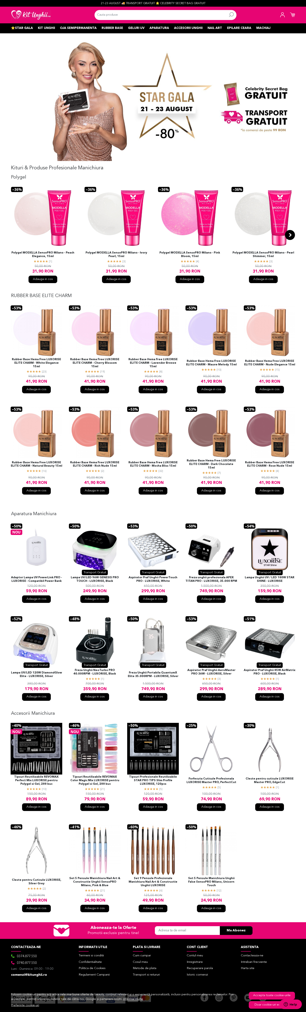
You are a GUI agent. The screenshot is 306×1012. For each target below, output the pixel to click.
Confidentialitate (90, 962)
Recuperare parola (200, 968)
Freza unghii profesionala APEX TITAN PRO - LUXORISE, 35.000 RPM (211, 579)
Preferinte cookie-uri (25, 1005)
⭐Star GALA (22, 28)
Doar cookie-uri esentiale (272, 1004)
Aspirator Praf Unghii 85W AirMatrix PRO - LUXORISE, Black (269, 672)
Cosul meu (140, 962)
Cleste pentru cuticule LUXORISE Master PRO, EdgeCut (270, 780)
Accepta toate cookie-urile (272, 995)
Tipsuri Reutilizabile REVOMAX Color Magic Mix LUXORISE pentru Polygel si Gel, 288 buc (94, 780)
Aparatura (159, 28)
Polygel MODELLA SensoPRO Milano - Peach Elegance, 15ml (42, 254)
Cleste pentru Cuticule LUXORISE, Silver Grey (36, 882)
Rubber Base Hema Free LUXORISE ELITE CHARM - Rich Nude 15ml (94, 464)
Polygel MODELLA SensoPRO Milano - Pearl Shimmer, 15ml (263, 254)
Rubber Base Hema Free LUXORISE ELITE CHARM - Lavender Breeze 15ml (153, 363)
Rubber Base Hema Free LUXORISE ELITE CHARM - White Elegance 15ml (36, 363)
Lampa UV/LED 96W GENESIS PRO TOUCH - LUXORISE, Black (95, 579)
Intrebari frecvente (254, 962)
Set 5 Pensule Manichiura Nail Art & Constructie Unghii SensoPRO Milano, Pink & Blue (94, 882)
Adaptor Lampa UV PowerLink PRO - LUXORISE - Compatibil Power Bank (36, 579)
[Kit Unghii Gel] (31, 15)
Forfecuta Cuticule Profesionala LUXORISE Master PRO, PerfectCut (211, 780)
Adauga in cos (43, 279)
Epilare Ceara (239, 28)
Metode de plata (144, 968)
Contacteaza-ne (252, 955)
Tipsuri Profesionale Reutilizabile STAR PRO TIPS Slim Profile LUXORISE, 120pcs (153, 780)
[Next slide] (290, 235)
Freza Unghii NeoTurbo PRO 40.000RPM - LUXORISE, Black (94, 672)
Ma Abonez (236, 930)
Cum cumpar (142, 955)
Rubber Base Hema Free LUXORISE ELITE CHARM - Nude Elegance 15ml (269, 363)
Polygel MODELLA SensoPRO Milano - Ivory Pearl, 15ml (116, 254)
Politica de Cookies (92, 968)
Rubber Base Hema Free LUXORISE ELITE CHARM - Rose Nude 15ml (269, 464)
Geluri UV (136, 28)
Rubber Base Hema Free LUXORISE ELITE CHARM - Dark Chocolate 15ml (211, 464)
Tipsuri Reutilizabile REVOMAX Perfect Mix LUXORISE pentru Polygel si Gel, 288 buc (36, 780)
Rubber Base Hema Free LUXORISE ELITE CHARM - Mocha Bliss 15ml (153, 464)
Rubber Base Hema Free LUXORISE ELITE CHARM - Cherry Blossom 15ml (94, 363)
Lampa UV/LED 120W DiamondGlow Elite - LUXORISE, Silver (36, 674)
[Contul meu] (282, 15)
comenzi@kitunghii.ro (29, 975)
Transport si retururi (146, 974)
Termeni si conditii (91, 955)
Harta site (247, 968)
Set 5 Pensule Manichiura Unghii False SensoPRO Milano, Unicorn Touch (211, 882)
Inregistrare (195, 962)
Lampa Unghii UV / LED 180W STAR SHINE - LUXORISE (269, 579)
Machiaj (263, 28)
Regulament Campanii (94, 974)
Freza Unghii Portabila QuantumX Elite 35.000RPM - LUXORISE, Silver (153, 674)
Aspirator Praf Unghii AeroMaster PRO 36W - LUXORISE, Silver (211, 672)
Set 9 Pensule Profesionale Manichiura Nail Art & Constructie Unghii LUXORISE (153, 882)
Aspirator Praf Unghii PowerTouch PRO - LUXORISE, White (153, 579)
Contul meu (195, 955)
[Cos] (292, 15)
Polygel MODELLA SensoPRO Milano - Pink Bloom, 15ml (189, 254)
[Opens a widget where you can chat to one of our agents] (290, 1005)
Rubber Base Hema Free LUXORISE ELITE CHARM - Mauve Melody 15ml (211, 363)
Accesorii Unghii (188, 28)
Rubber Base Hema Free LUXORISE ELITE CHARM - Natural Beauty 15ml (36, 464)
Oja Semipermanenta (78, 28)
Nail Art (215, 28)
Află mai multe (133, 999)
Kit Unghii (46, 28)
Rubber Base (112, 28)
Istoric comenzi (197, 974)
